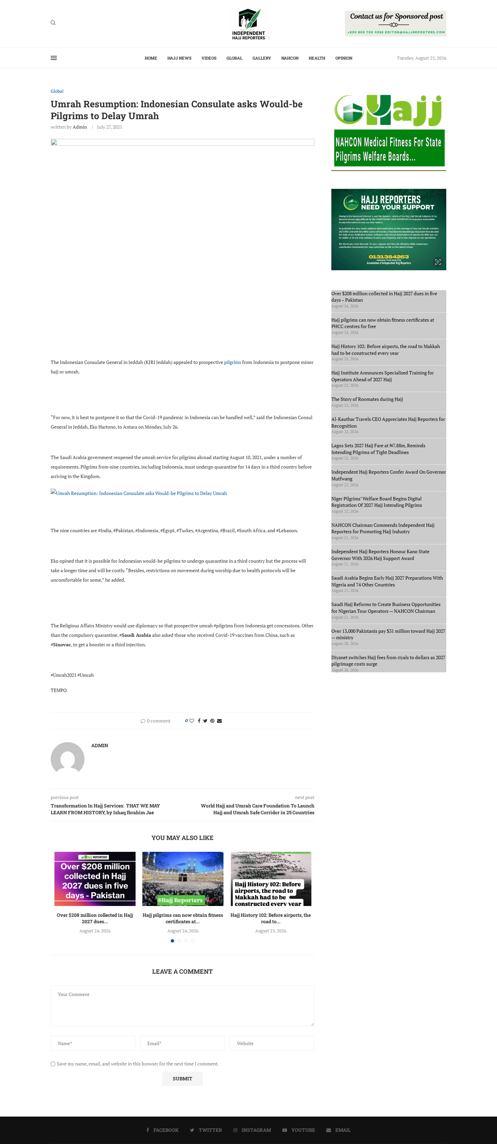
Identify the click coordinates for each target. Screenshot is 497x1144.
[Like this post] (191, 720)
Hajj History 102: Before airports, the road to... (271, 918)
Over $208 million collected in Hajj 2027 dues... (95, 918)
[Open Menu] (54, 58)
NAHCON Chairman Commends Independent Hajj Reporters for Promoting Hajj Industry (382, 528)
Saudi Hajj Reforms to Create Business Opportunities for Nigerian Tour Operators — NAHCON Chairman (386, 607)
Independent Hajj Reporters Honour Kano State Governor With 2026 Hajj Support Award (380, 554)
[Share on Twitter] (205, 720)
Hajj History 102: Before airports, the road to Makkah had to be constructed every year (385, 349)
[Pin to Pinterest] (212, 720)
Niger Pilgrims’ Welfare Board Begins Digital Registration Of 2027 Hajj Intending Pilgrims (376, 502)
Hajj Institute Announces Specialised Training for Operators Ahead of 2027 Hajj (382, 376)
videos (209, 58)
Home (151, 58)
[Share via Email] (219, 720)
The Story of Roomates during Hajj (367, 399)
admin (80, 127)
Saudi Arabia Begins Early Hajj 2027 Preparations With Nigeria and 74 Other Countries (387, 581)
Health (317, 58)
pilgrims (233, 362)
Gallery (262, 58)
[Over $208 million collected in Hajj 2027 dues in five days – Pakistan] (95, 879)
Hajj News (179, 58)
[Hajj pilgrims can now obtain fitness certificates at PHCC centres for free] (182, 879)
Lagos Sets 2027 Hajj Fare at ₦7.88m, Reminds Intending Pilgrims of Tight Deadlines (378, 448)
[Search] (53, 23)
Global (234, 58)
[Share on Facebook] (199, 720)
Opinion (343, 58)
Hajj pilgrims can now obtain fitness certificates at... (183, 918)
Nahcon (290, 58)
